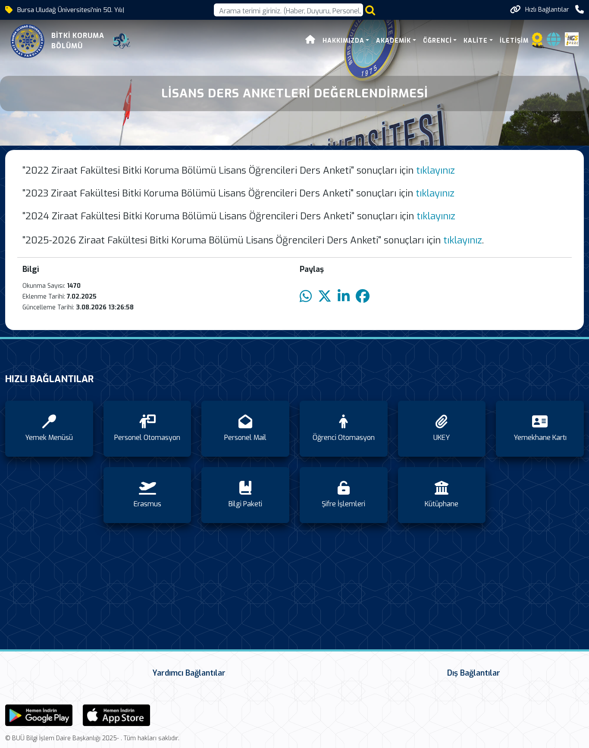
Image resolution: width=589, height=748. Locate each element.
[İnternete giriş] (554, 42)
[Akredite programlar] (537, 42)
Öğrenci (437, 41)
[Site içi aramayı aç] (370, 10)
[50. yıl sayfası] (121, 41)
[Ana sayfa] (310, 40)
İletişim (514, 41)
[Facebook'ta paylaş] (363, 296)
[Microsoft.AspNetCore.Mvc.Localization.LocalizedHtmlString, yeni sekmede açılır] (38, 714)
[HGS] (572, 38)
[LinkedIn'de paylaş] (344, 296)
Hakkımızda (343, 41)
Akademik (393, 41)
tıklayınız (435, 170)
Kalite (476, 41)
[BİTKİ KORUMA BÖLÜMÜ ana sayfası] (27, 41)
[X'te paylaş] (325, 296)
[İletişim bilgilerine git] (579, 10)
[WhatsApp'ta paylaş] (306, 296)
